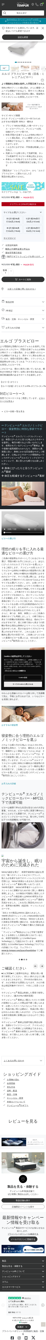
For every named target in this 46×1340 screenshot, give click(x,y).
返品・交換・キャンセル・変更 (19, 319)
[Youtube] (26, 1300)
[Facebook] (12, 1300)
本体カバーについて (16, 1064)
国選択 (20, 1289)
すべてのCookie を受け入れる (23, 684)
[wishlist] (42, 80)
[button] (4, 68)
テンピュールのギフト (18, 1067)
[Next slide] (39, 21)
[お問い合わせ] (36, 4)
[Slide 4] (26, 922)
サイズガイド (10, 238)
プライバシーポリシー (12, 1293)
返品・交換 (12, 1056)
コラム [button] (5, 1244)
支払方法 (11, 1049)
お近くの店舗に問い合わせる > (22, 289)
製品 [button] (4, 1223)
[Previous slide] (6, 21)
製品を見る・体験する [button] (12, 1228)
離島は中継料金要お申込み (17, 249)
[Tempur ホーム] (23, 4)
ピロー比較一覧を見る (14, 411)
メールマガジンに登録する (23, 1201)
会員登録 (11, 1045)
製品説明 (9, 302)
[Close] (42, 28)
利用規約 (28, 1293)
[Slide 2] (22, 922)
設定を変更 (23, 37)
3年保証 (9, 310)
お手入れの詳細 (12, 327)
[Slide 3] (24, 922)
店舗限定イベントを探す (23, 1169)
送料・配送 (12, 1052)
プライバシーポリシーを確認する (15, 671)
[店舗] (32, 4)
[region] (23, 670)
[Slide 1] (19, 922)
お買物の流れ (13, 1041)
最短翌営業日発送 (13, 252)
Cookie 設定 (23, 677)
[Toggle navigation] (3, 4)
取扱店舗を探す (23, 1162)
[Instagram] (19, 1300)
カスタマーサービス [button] (11, 1249)
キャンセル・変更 (15, 1060)
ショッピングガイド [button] (11, 1238)
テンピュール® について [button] (13, 1233)
